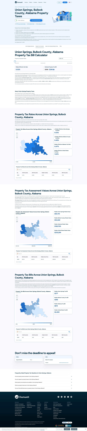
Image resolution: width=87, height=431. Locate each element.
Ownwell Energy (18, 410)
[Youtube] (71, 396)
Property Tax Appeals (19, 404)
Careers (45, 407)
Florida (38, 407)
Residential (29, 404)
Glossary (55, 416)
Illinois (38, 410)
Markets (28, 402)
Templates (55, 415)
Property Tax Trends (57, 412)
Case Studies (56, 408)
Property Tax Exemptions (20, 405)
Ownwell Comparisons (57, 405)
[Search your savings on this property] (69, 169)
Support (69, 402)
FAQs (68, 405)
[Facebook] (58, 396)
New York (39, 412)
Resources (55, 402)
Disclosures (33, 424)
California (39, 404)
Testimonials (55, 413)
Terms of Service (22, 424)
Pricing (45, 405)
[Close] (85, 429)
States (38, 402)
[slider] (15, 61)
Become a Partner (47, 408)
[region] (43, 429)
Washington (39, 416)
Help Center (69, 404)
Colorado (39, 405)
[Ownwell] (18, 2)
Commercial (29, 407)
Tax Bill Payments (18, 408)
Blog (54, 407)
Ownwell (19, 130)
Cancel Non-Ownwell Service (59, 418)
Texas (38, 415)
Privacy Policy (17, 424)
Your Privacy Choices (18, 425)
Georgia (38, 408)
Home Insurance (18, 412)
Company (46, 402)
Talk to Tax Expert (18, 415)
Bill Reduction (17, 413)
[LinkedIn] (61, 396)
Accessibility (29, 424)
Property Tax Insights (57, 410)
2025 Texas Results (57, 404)
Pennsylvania (39, 413)
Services (17, 402)
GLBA (26, 424)
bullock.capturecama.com (63, 362)
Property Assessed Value (20, 58)
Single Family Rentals (31, 405)
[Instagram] (65, 396)
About (45, 404)
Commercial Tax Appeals (20, 407)
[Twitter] (68, 396)
